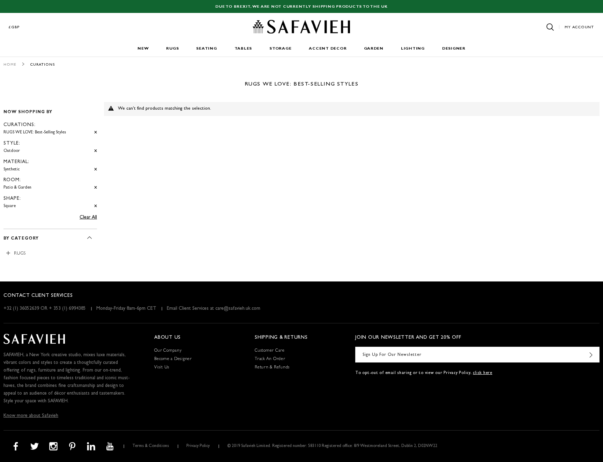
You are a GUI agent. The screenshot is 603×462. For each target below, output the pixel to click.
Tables (243, 49)
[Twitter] (34, 446)
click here (482, 373)
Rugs (172, 49)
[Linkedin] (91, 446)
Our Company (167, 351)
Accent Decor (328, 49)
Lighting (413, 49)
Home (9, 65)
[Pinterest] (72, 446)
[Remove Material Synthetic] (95, 170)
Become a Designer (173, 359)
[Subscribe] (591, 354)
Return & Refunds (272, 368)
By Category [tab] (21, 239)
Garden (374, 49)
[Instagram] (53, 446)
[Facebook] (15, 446)
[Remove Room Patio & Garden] (95, 188)
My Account (579, 27)
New (143, 49)
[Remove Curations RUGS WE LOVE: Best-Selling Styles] (95, 133)
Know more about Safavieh (30, 415)
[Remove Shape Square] (95, 206)
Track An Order (270, 359)
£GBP (14, 27)
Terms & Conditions (150, 446)
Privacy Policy (198, 446)
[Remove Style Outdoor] (95, 151)
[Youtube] (110, 446)
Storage (280, 49)
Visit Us (161, 368)
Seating (206, 49)
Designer (454, 49)
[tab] (50, 156)
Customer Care (270, 351)
